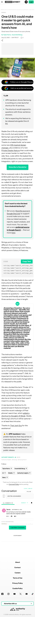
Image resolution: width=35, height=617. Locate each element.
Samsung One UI (22, 459)
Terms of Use (17, 578)
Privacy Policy (17, 583)
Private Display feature (10, 150)
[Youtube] (14, 594)
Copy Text (27, 261)
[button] (17, 2)
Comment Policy (14, 484)
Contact (17, 567)
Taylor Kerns (7, 35)
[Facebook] (2, 594)
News (18, 457)
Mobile (3, 12)
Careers (17, 573)
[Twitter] (20, 594)
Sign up (30, 488)
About (17, 562)
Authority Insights (7, 457)
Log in (25, 488)
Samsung (14, 459)
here (13, 233)
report (30, 516)
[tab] (7, 503)
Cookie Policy (17, 588)
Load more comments (17, 527)
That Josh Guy (16, 425)
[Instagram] (8, 594)
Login (31, 2)
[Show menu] (2, 2)
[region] (17, 520)
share (25, 516)
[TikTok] (33, 594)
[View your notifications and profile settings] (32, 503)
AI (4, 473)
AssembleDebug (17, 35)
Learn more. (31, 9)
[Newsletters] (27, 594)
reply (7, 516)
